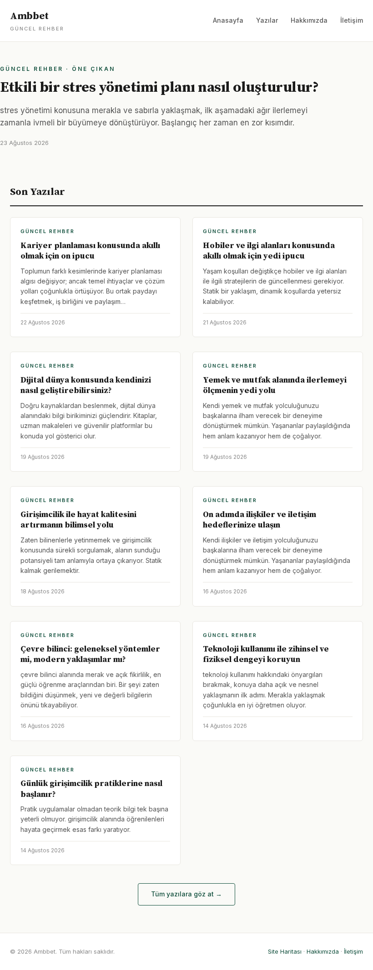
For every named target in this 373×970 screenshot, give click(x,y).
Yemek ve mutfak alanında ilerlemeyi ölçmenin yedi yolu (275, 385)
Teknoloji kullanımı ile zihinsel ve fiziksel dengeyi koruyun (266, 654)
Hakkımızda (309, 20)
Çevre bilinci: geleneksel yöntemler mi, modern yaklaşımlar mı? (90, 654)
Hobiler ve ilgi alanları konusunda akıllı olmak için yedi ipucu (269, 250)
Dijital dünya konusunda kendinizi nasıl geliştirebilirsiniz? (85, 385)
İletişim (351, 20)
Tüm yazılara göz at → (186, 894)
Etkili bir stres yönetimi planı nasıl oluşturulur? (159, 88)
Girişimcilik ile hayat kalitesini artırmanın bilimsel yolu (78, 519)
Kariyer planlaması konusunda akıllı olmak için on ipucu (90, 250)
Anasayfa (228, 20)
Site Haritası (285, 951)
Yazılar (267, 20)
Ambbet (37, 21)
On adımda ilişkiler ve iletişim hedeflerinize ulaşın (259, 519)
